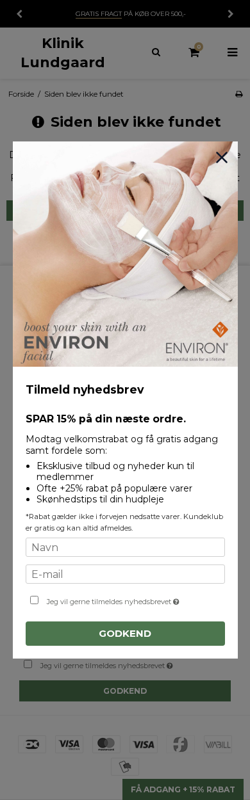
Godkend (125, 633)
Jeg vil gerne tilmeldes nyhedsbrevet (125, 598)
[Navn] (125, 548)
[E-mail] (125, 575)
